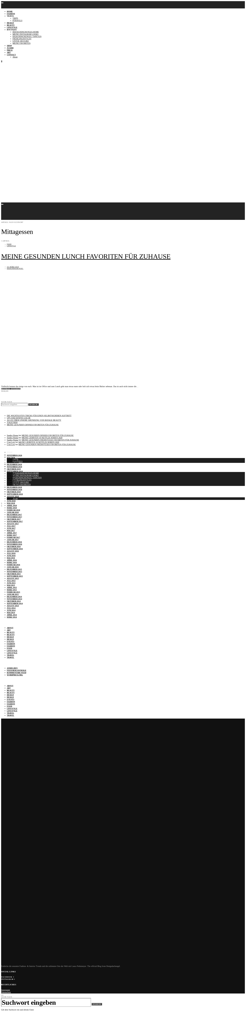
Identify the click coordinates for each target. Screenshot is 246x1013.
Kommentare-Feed (16, 673)
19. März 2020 (13, 267)
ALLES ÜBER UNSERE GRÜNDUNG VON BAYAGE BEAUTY (34, 420)
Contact (11, 55)
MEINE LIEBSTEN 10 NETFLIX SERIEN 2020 (42, 438)
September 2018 (15, 494)
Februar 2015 (13, 592)
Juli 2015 (11, 581)
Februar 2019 (13, 483)
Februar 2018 (13, 510)
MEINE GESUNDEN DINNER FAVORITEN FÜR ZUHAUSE (33, 425)
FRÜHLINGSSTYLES (22, 39)
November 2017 (14, 517)
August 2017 (13, 524)
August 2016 (13, 551)
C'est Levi (11, 442)
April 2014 (12, 615)
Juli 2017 (11, 526)
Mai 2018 (11, 503)
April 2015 (12, 587)
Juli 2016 (11, 553)
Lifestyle (11, 246)
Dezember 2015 (14, 569)
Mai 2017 (11, 530)
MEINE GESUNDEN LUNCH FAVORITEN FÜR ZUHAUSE (86, 256)
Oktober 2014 (14, 601)
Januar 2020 (13, 462)
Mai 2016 (11, 558)
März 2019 (12, 480)
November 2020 (14, 455)
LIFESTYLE (12, 27)
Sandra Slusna (12, 435)
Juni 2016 (11, 556)
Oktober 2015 (14, 574)
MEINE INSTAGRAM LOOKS (25, 34)
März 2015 (12, 590)
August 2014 (13, 606)
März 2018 (12, 508)
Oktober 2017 (14, 519)
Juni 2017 (11, 528)
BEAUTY (11, 25)
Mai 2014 (11, 613)
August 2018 (13, 496)
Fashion (11, 644)
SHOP (9, 46)
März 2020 (12, 460)
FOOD (9, 244)
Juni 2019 (11, 476)
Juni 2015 (11, 583)
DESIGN (10, 23)
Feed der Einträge (16, 670)
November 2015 (14, 571)
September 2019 (15, 471)
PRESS (10, 50)
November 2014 (14, 599)
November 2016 (14, 544)
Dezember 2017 (14, 515)
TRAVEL (10, 655)
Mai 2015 (11, 585)
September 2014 (15, 603)
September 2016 (15, 549)
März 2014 (12, 617)
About (15, 57)
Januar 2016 (13, 567)
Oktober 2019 (14, 469)
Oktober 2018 (14, 492)
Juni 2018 (11, 501)
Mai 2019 (11, 478)
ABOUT (10, 628)
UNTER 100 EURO (21, 41)
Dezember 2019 (14, 464)
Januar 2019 (13, 485)
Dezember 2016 (14, 542)
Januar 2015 (13, 594)
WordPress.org (15, 675)
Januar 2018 (13, 512)
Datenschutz (6, 992)
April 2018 (12, 505)
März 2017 (12, 535)
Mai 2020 (11, 458)
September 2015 (15, 576)
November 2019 (14, 467)
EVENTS (10, 641)
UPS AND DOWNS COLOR (18, 418)
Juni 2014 (11, 610)
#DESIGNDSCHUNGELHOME (26, 32)
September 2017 (15, 521)
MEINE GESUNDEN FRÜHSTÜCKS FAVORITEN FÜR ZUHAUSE (50, 440)
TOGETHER (12, 422)
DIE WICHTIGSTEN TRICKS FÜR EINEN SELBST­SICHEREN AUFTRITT (39, 416)
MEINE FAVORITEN (21, 43)
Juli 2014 (11, 608)
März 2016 (12, 562)
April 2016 (12, 560)
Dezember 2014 (14, 597)
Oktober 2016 (14, 546)
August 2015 (13, 578)
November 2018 (14, 489)
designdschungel (15, 268)
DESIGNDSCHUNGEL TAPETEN (27, 36)
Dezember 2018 (14, 487)
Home (10, 11)
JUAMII (10, 48)
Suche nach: (6, 402)
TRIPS (15, 18)
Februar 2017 (13, 537)
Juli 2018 (11, 499)
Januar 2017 (13, 540)
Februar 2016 (13, 565)
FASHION (11, 14)
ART (9, 52)
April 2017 (12, 533)
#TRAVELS (17, 21)
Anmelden (12, 668)
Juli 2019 (11, 474)
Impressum (5, 990)
